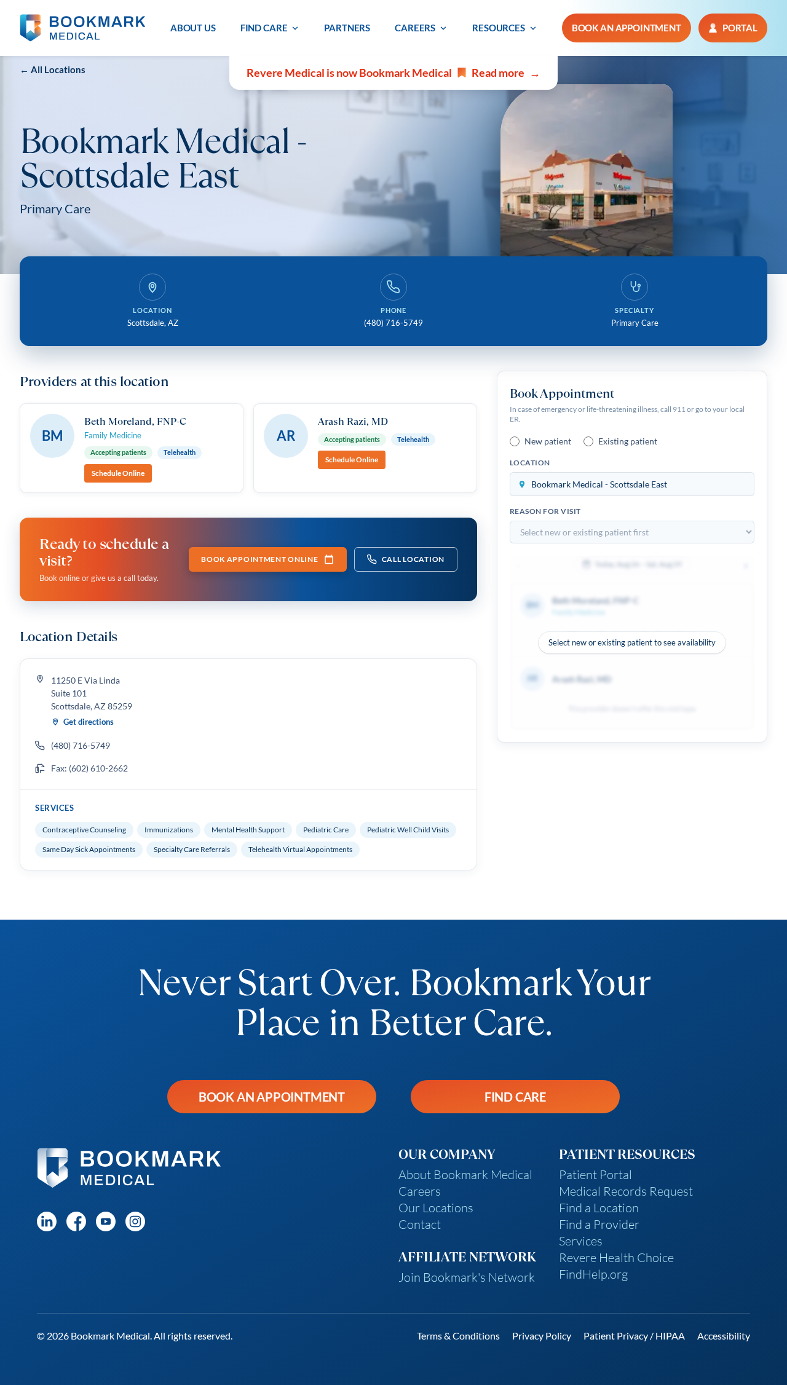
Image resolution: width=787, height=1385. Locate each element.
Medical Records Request (626, 1191)
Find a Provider (599, 1224)
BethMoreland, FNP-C (135, 420)
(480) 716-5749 (80, 745)
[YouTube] (106, 1221)
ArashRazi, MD (353, 420)
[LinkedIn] (47, 1221)
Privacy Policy (541, 1335)
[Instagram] (135, 1221)
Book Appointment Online (259, 559)
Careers (415, 27)
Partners (347, 27)
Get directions (88, 722)
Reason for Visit (545, 511)
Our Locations (435, 1207)
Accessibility (723, 1335)
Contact (419, 1224)
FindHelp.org (593, 1274)
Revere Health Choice (616, 1257)
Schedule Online (118, 473)
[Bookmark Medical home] (83, 28)
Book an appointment (626, 27)
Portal (739, 27)
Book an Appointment (272, 1096)
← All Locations (52, 69)
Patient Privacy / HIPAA (634, 1335)
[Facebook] (76, 1221)
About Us (193, 27)
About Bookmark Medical (465, 1174)
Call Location (413, 559)
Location (530, 462)
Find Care (264, 27)
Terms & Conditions (458, 1335)
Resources (498, 27)
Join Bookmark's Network (466, 1277)
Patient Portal (595, 1174)
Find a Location (599, 1207)
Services (581, 1241)
